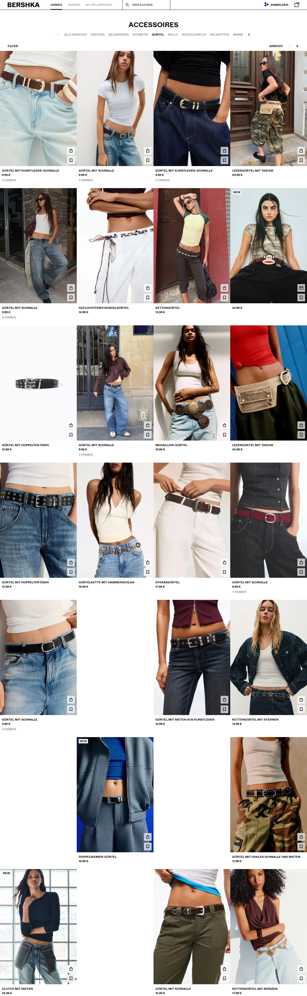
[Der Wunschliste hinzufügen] (71, 160)
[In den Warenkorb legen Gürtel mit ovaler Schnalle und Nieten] (301, 837)
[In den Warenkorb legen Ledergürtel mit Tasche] (301, 151)
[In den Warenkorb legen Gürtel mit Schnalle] (148, 151)
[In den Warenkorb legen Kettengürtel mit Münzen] (301, 969)
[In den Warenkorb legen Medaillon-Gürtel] (224, 425)
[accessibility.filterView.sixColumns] (297, 46)
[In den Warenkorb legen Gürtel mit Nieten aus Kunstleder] (224, 700)
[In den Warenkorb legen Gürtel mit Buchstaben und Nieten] (148, 969)
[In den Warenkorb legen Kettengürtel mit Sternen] (301, 700)
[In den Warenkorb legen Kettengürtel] (224, 288)
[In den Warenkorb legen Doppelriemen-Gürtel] (148, 837)
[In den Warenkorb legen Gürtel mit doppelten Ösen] (71, 425)
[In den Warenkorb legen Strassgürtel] (224, 562)
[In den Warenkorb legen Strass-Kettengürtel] (148, 700)
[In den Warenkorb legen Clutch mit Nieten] (71, 969)
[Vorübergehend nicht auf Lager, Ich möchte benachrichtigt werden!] (301, 288)
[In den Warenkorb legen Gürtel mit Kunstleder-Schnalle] (71, 151)
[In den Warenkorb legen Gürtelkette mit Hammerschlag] (148, 562)
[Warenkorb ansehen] (295, 5)
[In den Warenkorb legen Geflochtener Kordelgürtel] (148, 288)
